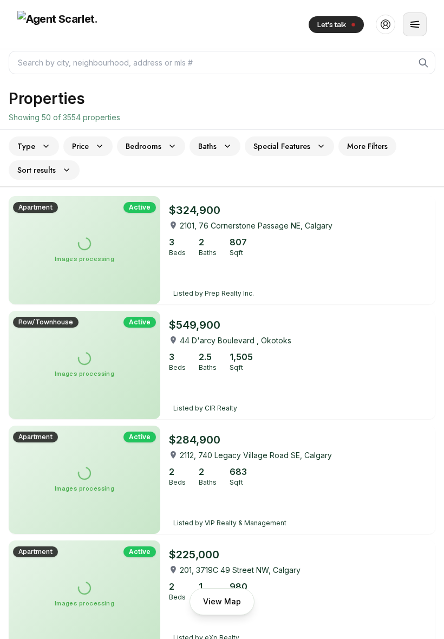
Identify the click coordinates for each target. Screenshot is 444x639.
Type (26, 146)
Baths (207, 146)
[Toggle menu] (415, 24)
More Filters (367, 146)
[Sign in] (385, 24)
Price (80, 146)
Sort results (36, 170)
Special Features (281, 146)
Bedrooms (143, 146)
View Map (222, 601)
